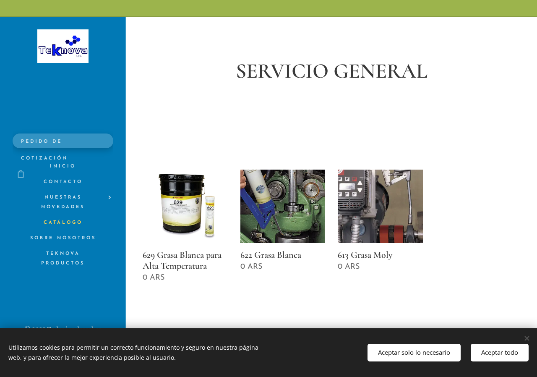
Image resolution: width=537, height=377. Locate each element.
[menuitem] (63, 166)
